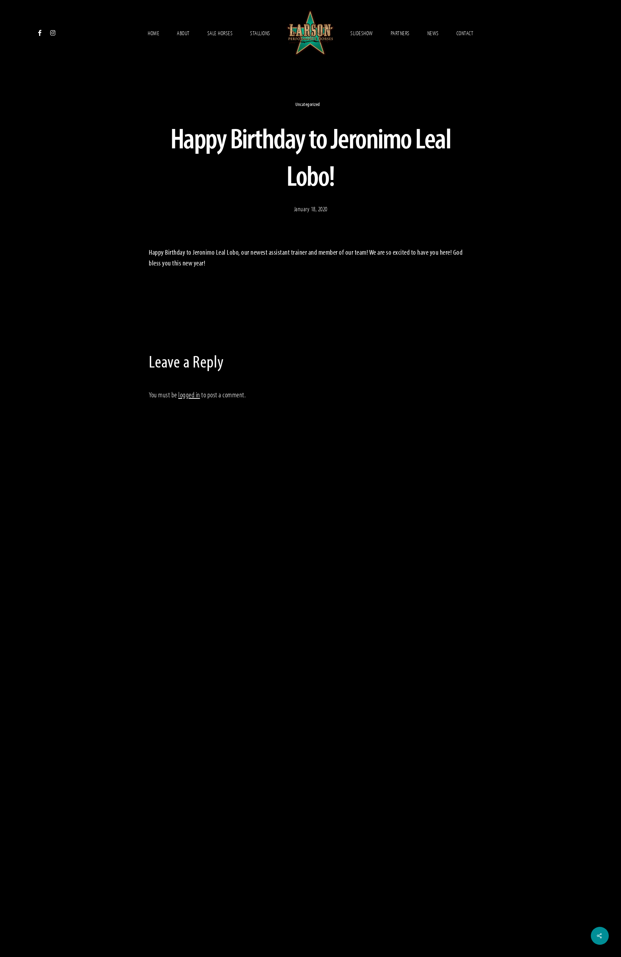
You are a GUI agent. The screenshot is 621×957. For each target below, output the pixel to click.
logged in (189, 394)
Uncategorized (307, 104)
